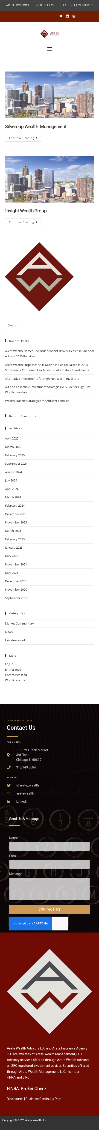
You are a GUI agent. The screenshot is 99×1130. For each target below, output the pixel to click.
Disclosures (15, 1099)
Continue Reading (25, 137)
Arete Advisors (17, 5)
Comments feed (16, 675)
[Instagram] (74, 16)
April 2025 (11, 438)
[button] (49, 49)
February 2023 (15, 539)
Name (13, 838)
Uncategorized (15, 640)
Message (16, 874)
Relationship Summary (76, 5)
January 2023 (14, 547)
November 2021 (16, 564)
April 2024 (11, 489)
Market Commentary (19, 623)
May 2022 (11, 556)
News (9, 632)
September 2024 (16, 463)
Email (13, 856)
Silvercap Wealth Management (36, 126)
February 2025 (15, 455)
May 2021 (11, 573)
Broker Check (44, 5)
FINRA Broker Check (27, 1088)
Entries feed (13, 669)
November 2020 (16, 589)
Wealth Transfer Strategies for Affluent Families (37, 401)
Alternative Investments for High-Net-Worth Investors (42, 379)
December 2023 (15, 514)
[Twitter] (61, 16)
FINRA (11, 1077)
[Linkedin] (67, 16)
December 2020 (15, 581)
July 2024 (11, 480)
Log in (9, 664)
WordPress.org (15, 680)
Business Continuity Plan (43, 1099)
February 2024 (15, 505)
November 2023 (16, 522)
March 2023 (13, 531)
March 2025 (13, 447)
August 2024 (13, 472)
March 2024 (13, 497)
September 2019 (16, 598)
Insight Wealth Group (26, 210)
